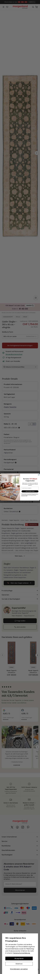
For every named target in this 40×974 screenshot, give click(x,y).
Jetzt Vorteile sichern (30, 491)
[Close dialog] (38, 475)
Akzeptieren (19, 958)
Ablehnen (19, 964)
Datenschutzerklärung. (21, 953)
